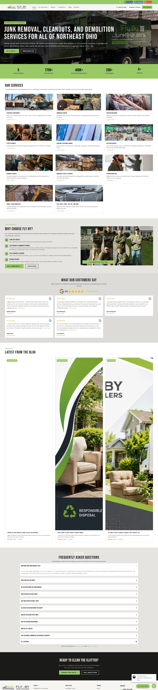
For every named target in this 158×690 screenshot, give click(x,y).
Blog (69, 7)
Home (34, 7)
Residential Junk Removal (41, 688)
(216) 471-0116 (122, 7)
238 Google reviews (92, 291)
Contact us (78, 646)
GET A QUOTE (147, 7)
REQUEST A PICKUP (134, 7)
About (98, 688)
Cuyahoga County (70, 688)
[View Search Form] (120, 2)
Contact (76, 7)
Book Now (144, 686)
